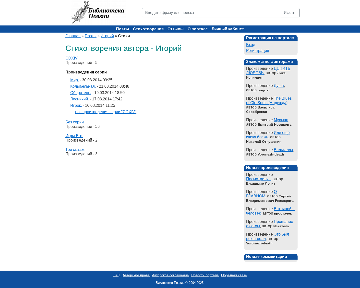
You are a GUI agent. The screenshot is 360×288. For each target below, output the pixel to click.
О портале (198, 29)
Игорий (107, 36)
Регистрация (257, 50)
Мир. (74, 80)
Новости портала (205, 275)
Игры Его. (74, 136)
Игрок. (76, 105)
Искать (290, 13)
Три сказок (74, 149)
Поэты (122, 29)
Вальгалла (283, 150)
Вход (250, 45)
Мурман (281, 120)
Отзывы (176, 29)
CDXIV (71, 58)
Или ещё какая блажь (268, 135)
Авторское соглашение (170, 275)
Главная (73, 36)
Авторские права (136, 275)
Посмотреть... (258, 179)
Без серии (74, 122)
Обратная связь (234, 275)
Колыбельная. (83, 86)
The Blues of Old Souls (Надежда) (269, 100)
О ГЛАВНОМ (261, 194)
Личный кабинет (228, 29)
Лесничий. (79, 99)
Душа (279, 86)
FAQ (116, 275)
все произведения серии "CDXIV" (105, 112)
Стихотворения (148, 29)
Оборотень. (80, 93)
